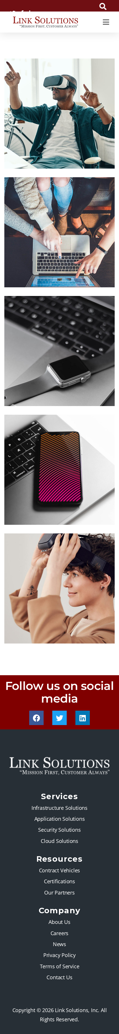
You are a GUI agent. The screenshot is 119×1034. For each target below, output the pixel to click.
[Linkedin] (82, 718)
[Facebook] (36, 718)
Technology (44, 513)
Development (45, 394)
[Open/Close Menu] (106, 22)
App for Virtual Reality (46, 148)
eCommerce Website (45, 267)
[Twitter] (59, 718)
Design (20, 156)
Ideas (36, 156)
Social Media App (39, 504)
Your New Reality (39, 623)
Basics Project (34, 385)
